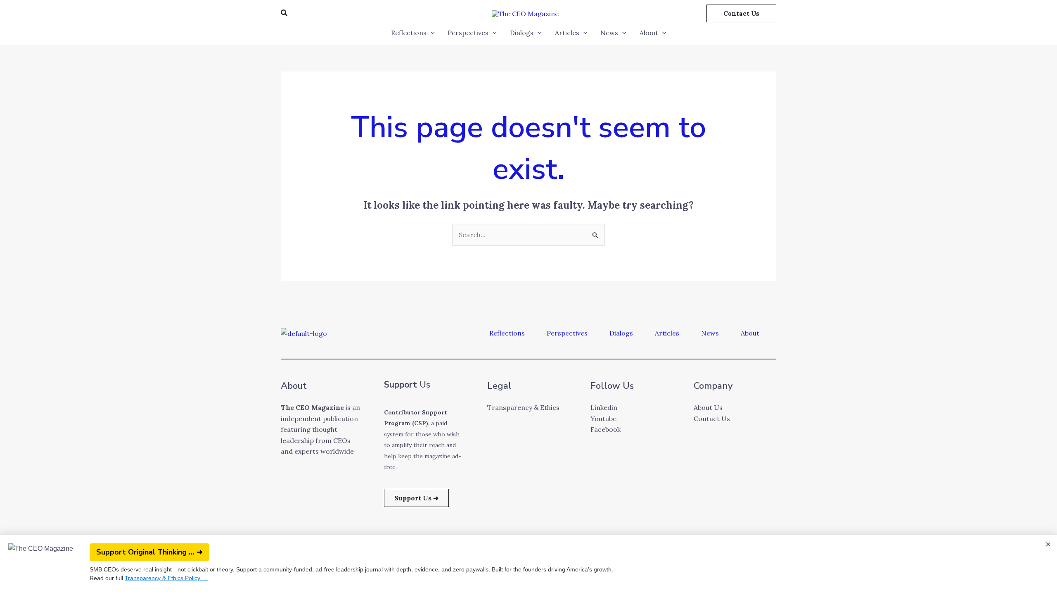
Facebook (605, 429)
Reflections (409, 33)
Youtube (603, 418)
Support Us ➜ (416, 498)
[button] (284, 13)
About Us (708, 407)
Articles (567, 33)
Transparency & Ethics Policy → (166, 578)
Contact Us (712, 418)
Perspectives (468, 33)
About (649, 33)
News (609, 33)
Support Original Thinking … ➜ (149, 552)
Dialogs (521, 33)
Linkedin (603, 407)
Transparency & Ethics (523, 407)
